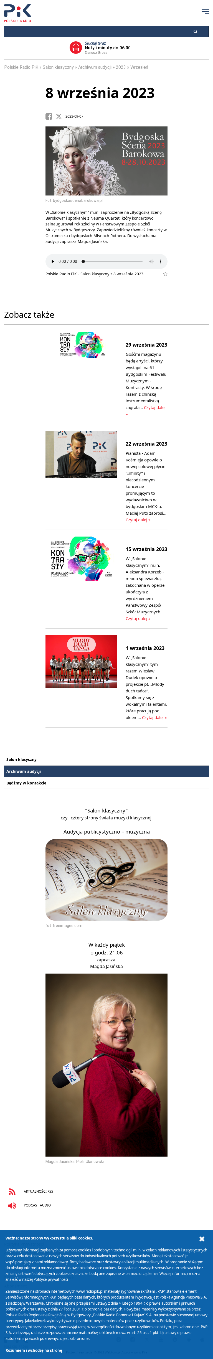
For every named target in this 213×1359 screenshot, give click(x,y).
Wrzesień (139, 67)
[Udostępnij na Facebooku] (50, 116)
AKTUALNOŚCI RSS (38, 1191)
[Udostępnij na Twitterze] (60, 116)
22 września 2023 (146, 443)
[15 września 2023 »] (81, 579)
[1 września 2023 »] (81, 678)
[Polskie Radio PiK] (17, 13)
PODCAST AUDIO (37, 1205)
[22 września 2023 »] (81, 477)
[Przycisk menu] (205, 11)
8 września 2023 (100, 92)
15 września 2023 (146, 549)
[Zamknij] (201, 1239)
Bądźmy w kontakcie (26, 783)
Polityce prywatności (51, 1279)
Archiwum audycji (94, 67)
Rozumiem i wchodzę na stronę (34, 1350)
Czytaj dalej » (138, 519)
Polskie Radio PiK (21, 67)
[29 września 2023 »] (81, 375)
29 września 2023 (146, 344)
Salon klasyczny (58, 67)
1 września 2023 (145, 648)
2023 (121, 67)
